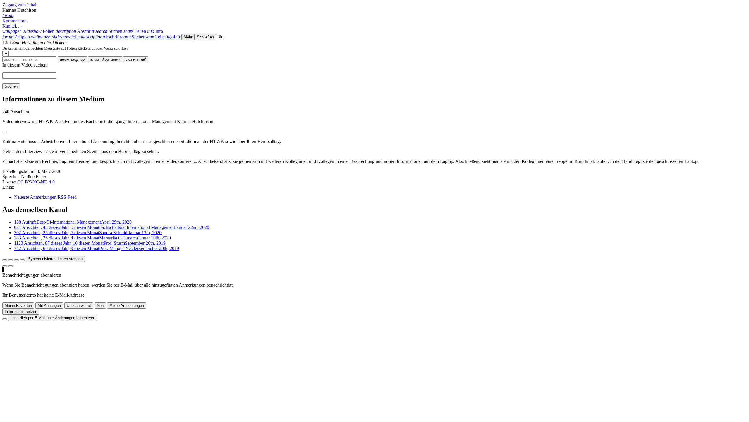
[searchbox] (29, 59)
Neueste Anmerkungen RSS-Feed (45, 197)
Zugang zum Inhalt (19, 4)
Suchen (11, 86)
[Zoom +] (22, 260)
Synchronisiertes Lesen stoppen (55, 259)
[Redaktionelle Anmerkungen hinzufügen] (10, 266)
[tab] (29, 31)
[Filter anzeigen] (10, 260)
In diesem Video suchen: (25, 64)
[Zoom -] (16, 260)
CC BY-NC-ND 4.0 (36, 181)
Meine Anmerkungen (126, 305)
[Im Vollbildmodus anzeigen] (4, 260)
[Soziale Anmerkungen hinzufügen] (4, 266)
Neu (100, 305)
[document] (374, 48)
